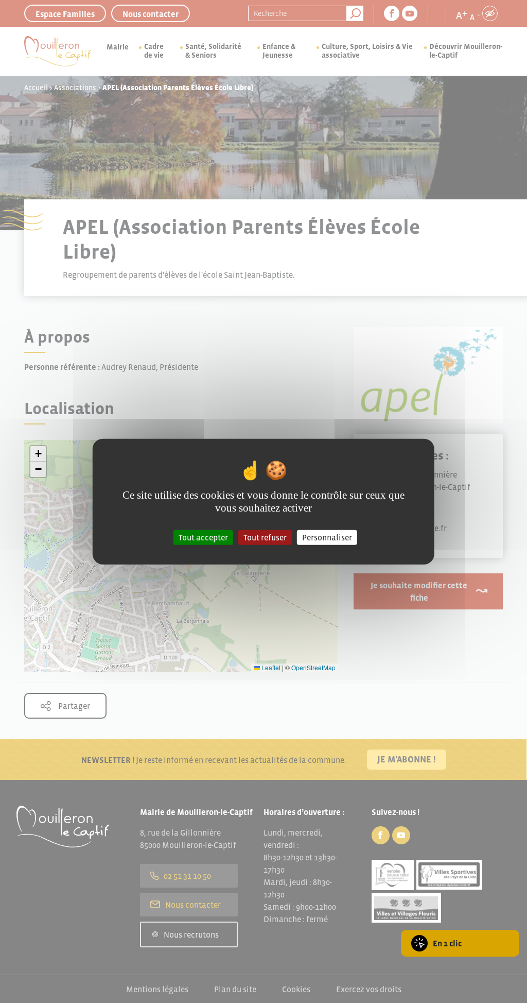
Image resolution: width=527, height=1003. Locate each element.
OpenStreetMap (313, 667)
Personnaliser (327, 537)
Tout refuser (265, 537)
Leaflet (270, 667)
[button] (38, 454)
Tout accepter (203, 537)
